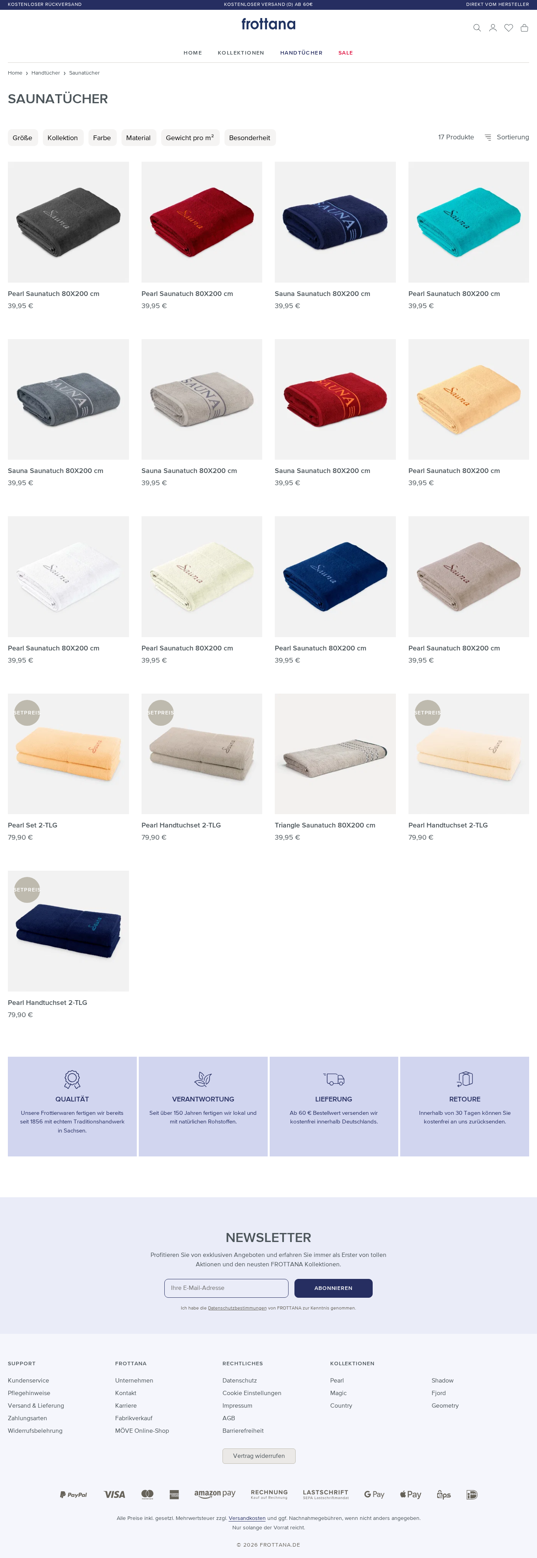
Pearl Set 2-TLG (32, 825)
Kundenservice (28, 1381)
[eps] (444, 1494)
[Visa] (114, 1495)
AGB (229, 1419)
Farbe (102, 138)
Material (138, 138)
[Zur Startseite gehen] (268, 23)
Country (341, 1406)
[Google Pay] (374, 1495)
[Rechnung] (269, 1494)
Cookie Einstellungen (252, 1393)
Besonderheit (249, 138)
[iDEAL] (472, 1494)
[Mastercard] (147, 1495)
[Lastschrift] (326, 1495)
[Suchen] (477, 28)
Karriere (126, 1406)
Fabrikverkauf (134, 1419)
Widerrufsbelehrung (35, 1431)
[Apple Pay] (410, 1495)
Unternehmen (134, 1381)
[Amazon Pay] (215, 1495)
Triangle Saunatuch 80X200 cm (325, 825)
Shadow (443, 1381)
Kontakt (125, 1393)
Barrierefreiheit (243, 1431)
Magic (338, 1393)
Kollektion (63, 138)
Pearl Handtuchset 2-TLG (181, 825)
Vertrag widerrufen (259, 1456)
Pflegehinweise (29, 1393)
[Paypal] (73, 1495)
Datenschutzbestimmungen (237, 1308)
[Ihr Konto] (493, 28)
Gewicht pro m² (190, 138)
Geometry (445, 1406)
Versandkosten (247, 1518)
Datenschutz (240, 1381)
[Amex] (174, 1494)
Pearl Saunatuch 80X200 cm (53, 294)
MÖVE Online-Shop (142, 1431)
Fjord (439, 1393)
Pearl (337, 1381)
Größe (22, 138)
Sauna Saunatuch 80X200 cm (322, 294)
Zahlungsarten (27, 1419)
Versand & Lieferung (36, 1406)
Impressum (237, 1406)
